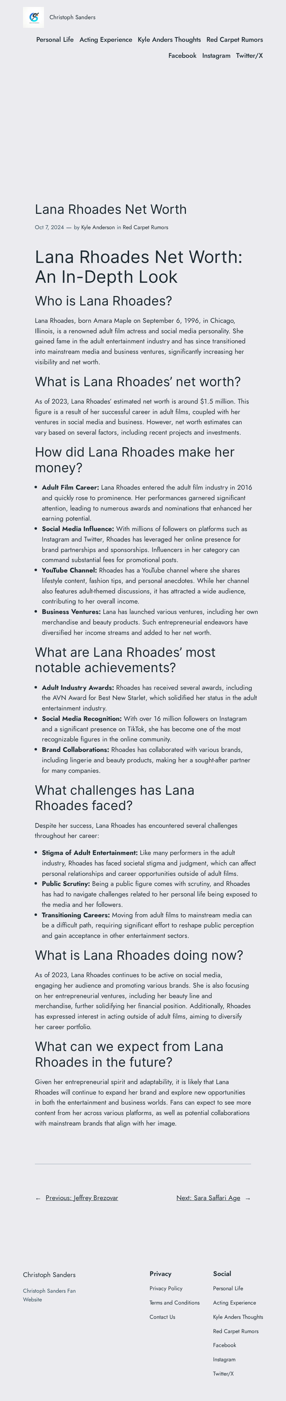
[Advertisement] (143, 123)
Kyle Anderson (98, 227)
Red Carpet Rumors (145, 227)
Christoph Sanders (73, 17)
